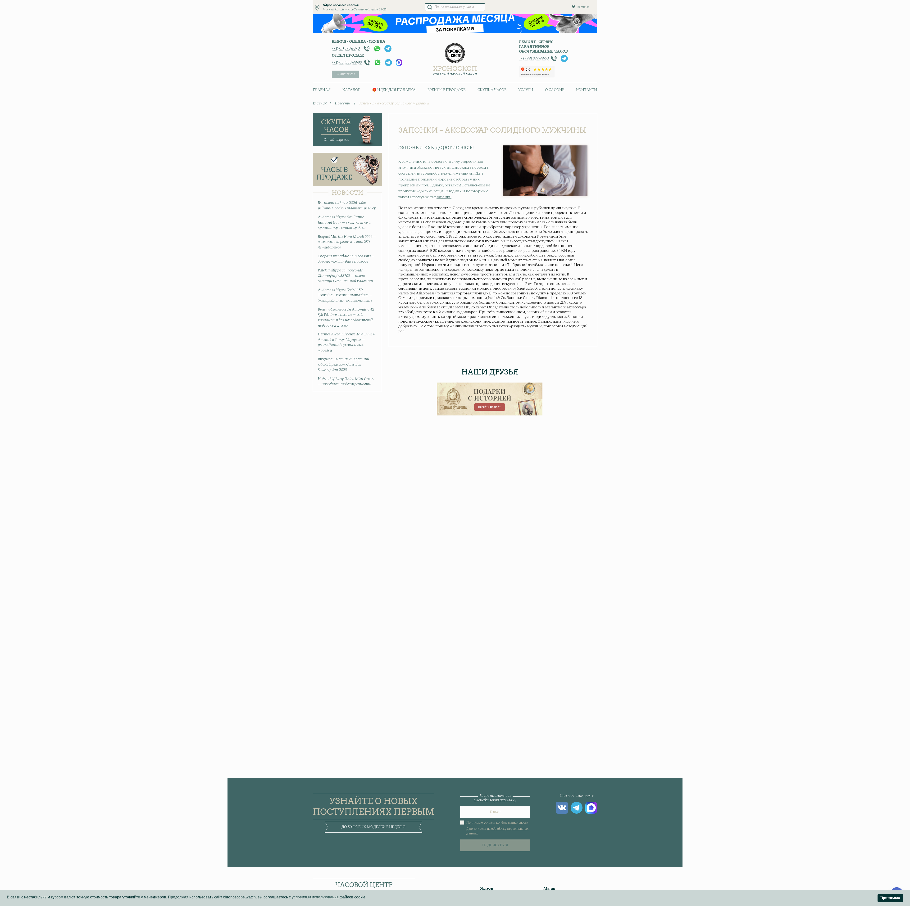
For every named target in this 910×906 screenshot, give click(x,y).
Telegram (387, 48)
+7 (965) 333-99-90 (347, 62)
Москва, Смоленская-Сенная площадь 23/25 (355, 9)
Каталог (351, 90)
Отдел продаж (348, 55)
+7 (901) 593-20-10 (346, 48)
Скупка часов (345, 74)
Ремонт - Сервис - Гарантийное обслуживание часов (543, 46)
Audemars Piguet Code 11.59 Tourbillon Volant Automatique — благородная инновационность (345, 295)
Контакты (586, 90)
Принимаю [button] (890, 898)
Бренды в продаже (446, 90)
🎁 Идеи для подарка (394, 90)
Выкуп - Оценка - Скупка (358, 41)
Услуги (525, 90)
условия (489, 822)
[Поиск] (429, 7)
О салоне (554, 90)
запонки (444, 197)
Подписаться (495, 845)
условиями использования (315, 897)
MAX (399, 62)
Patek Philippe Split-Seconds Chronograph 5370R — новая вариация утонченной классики (345, 276)
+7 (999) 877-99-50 (534, 58)
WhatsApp (377, 48)
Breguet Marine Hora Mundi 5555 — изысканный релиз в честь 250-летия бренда (347, 242)
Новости (342, 103)
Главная (322, 90)
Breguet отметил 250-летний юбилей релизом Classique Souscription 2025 (343, 364)
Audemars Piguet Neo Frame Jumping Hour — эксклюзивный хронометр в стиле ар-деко (344, 222)
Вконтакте (562, 808)
